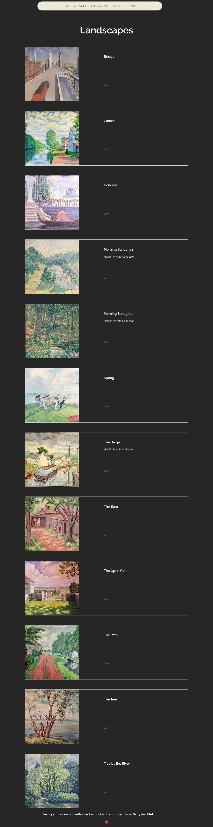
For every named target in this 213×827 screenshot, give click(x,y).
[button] (80, 5)
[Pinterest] (106, 822)
